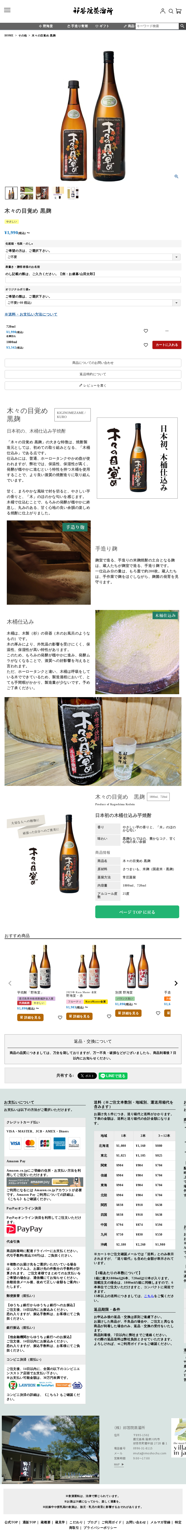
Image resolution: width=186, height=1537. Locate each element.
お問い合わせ (136, 1522)
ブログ (92, 1522)
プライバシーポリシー (100, 1527)
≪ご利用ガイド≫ (130, 1344)
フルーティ (74, 1001)
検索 (182, 26)
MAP (117, 1464)
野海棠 (48, 26)
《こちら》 (15, 1199)
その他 (22, 35)
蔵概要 (46, 1522)
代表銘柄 (24, 1003)
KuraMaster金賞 (96, 1001)
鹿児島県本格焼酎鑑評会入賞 (36, 998)
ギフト (105, 26)
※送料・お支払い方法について (31, 314)
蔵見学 (60, 1522)
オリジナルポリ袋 (18, 289)
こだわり (76, 1522)
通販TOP (30, 1522)
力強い (170, 998)
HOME (9, 35)
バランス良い (125, 998)
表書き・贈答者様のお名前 (22, 266)
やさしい (11, 221)
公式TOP (11, 1522)
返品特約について (93, 374)
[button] (10, 983)
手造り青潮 (79, 26)
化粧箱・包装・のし (19, 243)
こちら (149, 1296)
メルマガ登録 (160, 1522)
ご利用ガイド (112, 1522)
